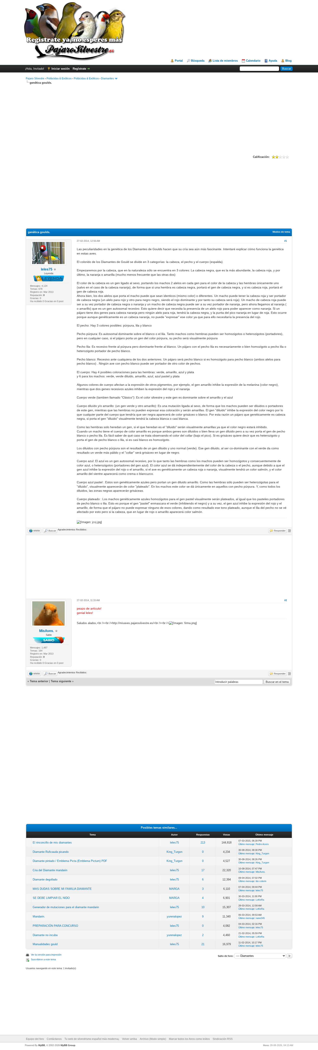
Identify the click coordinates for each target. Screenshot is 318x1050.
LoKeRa (260, 899)
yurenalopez (174, 916)
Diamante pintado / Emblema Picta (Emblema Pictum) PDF (70, 861)
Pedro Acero (262, 844)
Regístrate (79, 68)
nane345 (260, 918)
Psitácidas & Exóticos (59, 78)
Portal (179, 60)
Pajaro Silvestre (35, 78)
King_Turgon (174, 851)
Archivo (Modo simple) (153, 1038)
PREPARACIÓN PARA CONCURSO (55, 925)
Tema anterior (39, 681)
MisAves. (46, 631)
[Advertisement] (159, 119)
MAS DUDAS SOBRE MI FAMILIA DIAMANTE (62, 888)
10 (202, 907)
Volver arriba (129, 1038)
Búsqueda (197, 60)
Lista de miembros (225, 60)
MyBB (41, 1045)
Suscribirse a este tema (43, 959)
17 (202, 870)
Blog (288, 60)
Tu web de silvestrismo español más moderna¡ (91, 1038)
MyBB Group (68, 1045)
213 (203, 842)
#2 (285, 600)
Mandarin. (39, 916)
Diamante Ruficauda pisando (51, 851)
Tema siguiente (61, 681)
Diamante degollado (45, 879)
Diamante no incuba (45, 935)
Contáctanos (54, 1038)
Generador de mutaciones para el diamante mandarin (66, 907)
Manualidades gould (45, 944)
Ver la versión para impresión (46, 954)
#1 (285, 241)
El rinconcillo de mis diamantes (52, 842)
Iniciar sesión (60, 68)
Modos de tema (281, 231)
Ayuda (273, 60)
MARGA (174, 888)
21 (202, 944)
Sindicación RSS (223, 1038)
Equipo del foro (35, 1038)
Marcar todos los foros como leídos (189, 1038)
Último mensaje (246, 844)
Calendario (253, 60)
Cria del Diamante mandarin (50, 870)
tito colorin (261, 881)
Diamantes (107, 78)
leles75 (46, 269)
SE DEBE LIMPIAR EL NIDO (51, 898)
